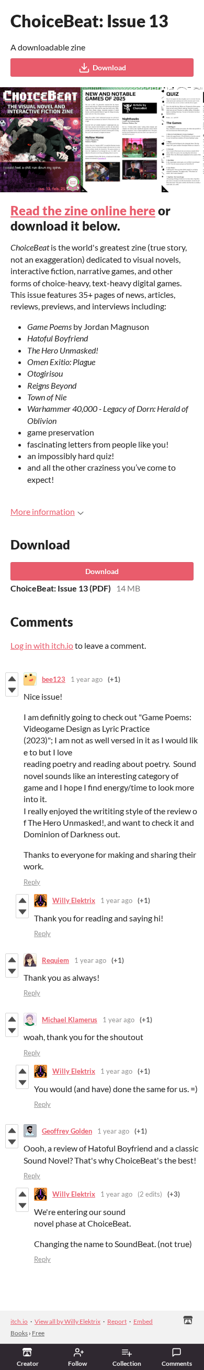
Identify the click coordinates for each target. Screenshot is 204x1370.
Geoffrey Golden (67, 1131)
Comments (177, 1363)
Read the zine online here (82, 210)
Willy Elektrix (73, 900)
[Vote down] (12, 690)
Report (117, 1321)
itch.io (19, 1321)
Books (19, 1333)
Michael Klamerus (69, 1019)
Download (109, 67)
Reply (32, 882)
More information (42, 511)
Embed (143, 1321)
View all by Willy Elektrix (67, 1321)
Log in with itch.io (41, 645)
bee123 (53, 679)
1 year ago (87, 679)
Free (38, 1333)
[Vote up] (12, 678)
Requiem (55, 960)
